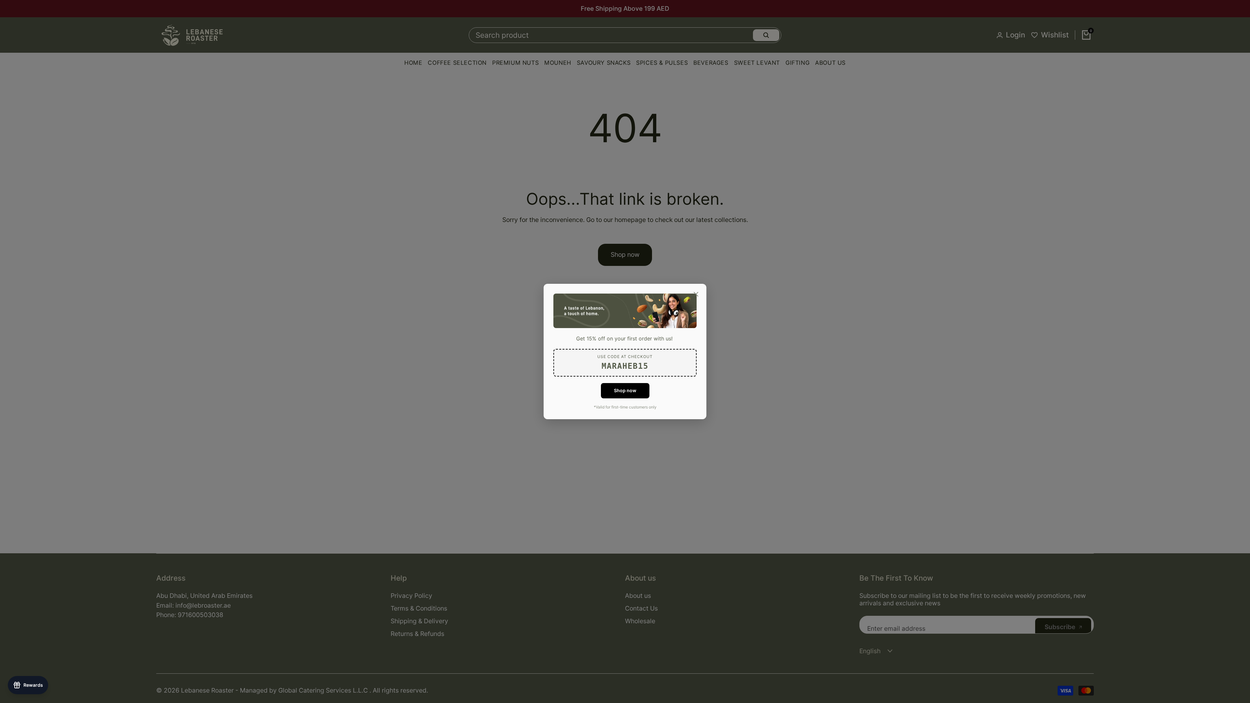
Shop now (625, 390)
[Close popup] (695, 294)
